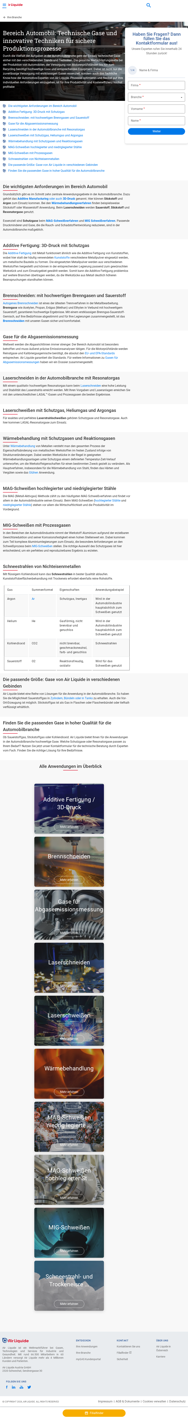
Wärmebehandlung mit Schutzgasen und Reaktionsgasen (45, 141)
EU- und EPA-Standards (100, 353)
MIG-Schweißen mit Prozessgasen (30, 153)
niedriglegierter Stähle (17, 505)
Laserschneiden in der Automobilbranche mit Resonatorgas (46, 129)
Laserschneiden (91, 385)
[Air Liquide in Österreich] (12, 4)
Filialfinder (123, 1352)
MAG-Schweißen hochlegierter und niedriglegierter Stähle (45, 147)
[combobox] (149, 5)
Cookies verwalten (154, 1401)
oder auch (46, 198)
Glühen (34, 472)
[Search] (149, 5)
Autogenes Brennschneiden (20, 303)
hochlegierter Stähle (107, 500)
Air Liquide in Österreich (163, 1348)
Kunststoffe (62, 257)
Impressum (105, 1401)
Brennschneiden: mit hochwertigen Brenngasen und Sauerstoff (48, 117)
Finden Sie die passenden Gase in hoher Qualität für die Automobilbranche (56, 170)
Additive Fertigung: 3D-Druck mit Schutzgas (36, 112)
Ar (33, 599)
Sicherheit (122, 1359)
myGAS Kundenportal (88, 1359)
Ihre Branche (83, 1352)
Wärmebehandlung (23, 446)
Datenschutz (177, 1401)
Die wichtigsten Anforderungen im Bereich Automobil (42, 106)
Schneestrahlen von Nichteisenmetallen (33, 159)
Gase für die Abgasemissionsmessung (33, 123)
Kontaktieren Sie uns (128, 1346)
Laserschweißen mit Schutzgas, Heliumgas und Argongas (45, 135)
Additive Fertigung (19, 253)
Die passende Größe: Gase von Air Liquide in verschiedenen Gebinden (53, 165)
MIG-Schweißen (42, 546)
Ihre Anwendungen (86, 1346)
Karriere (160, 1356)
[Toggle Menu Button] (4, 5)
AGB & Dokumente (128, 1401)
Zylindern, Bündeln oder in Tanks (71, 698)
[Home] (15, 1340)
